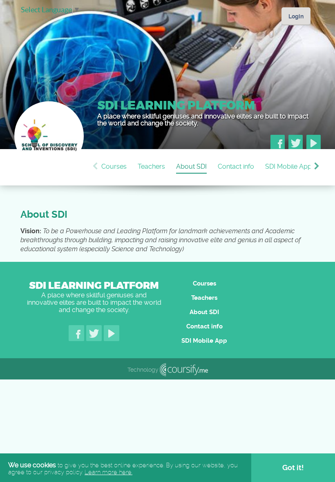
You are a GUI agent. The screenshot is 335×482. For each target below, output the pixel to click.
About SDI (191, 166)
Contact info (236, 166)
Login (296, 16)
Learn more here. (108, 472)
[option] (119, 167)
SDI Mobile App (288, 166)
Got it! (293, 467)
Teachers (151, 166)
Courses (114, 166)
